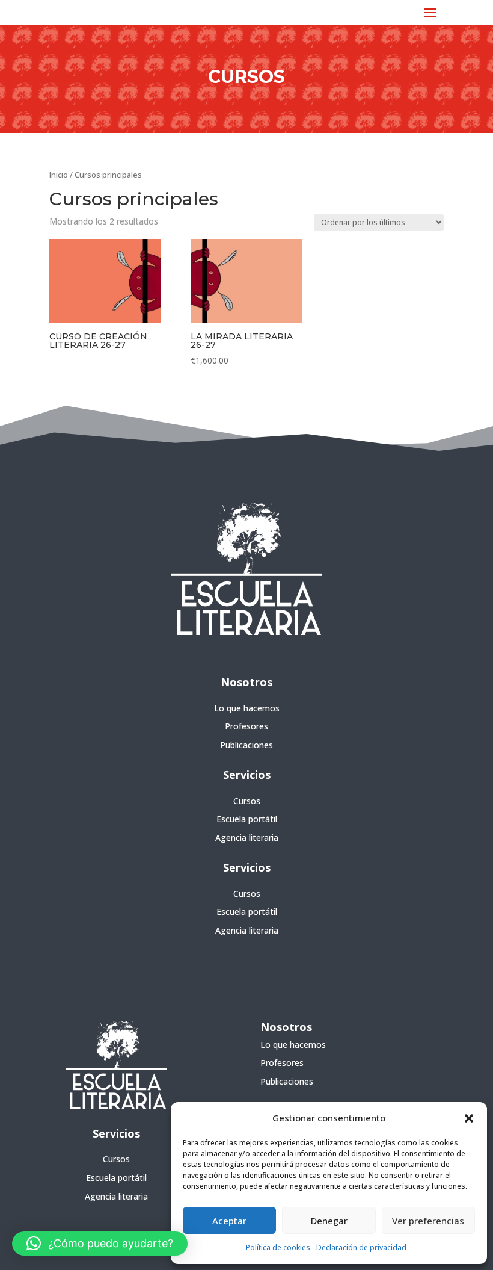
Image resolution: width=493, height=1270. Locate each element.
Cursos (246, 801)
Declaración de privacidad (361, 1247)
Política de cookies (278, 1247)
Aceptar (229, 1221)
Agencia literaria (246, 837)
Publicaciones (246, 745)
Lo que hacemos (247, 708)
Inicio (58, 174)
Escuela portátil (246, 819)
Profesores (246, 726)
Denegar (329, 1221)
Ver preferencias (428, 1221)
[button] (469, 1118)
